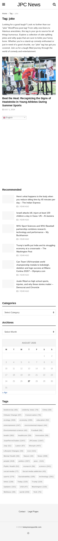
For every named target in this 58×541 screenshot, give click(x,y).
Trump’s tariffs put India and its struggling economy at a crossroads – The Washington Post (35, 248)
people (9, 461)
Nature (29, 456)
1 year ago (23, 206)
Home (4, 14)
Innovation (41, 435)
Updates (10, 487)
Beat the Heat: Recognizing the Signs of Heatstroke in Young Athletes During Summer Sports (26, 102)
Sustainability (26, 476)
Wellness (10, 492)
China (47, 410)
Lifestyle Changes (13, 451)
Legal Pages (33, 511)
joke (16, 14)
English (9, 117)
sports (9, 476)
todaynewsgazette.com (32, 527)
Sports (8, 92)
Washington (39, 487)
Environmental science (15, 430)
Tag (11, 14)
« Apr (4, 392)
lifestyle (35, 446)
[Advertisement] (29, 153)
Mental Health (12, 456)
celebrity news (30, 410)
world (24, 492)
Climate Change (12, 415)
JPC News (28, 4)
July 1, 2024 (9, 110)
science (45, 466)
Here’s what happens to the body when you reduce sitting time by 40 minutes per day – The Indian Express (35, 199)
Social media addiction (34, 471)
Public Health (11, 466)
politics (24, 461)
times (9, 482)
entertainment (12, 425)
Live (31, 451)
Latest (20, 446)
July (7, 446)
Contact (22, 511)
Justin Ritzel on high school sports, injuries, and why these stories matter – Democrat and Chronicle (34, 284)
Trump (37, 482)
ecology (10, 420)
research (29, 466)
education (43, 420)
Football (36, 430)
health (9, 435)
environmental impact (36, 425)
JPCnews (36, 441)
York (37, 492)
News (43, 456)
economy (26, 420)
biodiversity (11, 410)
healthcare (24, 435)
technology (46, 476)
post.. (39, 461)
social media (11, 471)
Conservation (33, 415)
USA (24, 487)
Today (23, 482)
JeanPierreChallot (14, 441)
